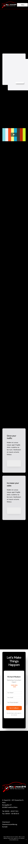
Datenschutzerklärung (9, 824)
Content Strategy (7, 13)
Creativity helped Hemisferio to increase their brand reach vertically (7, 758)
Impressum (6, 822)
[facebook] (6, 793)
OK (14, 841)
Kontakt (5, 827)
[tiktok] (21, 793)
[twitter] (9, 793)
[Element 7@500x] (8, 2)
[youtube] (15, 793)
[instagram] (12, 793)
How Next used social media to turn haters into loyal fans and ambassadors (21, 758)
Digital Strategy (17, 13)
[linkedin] (18, 793)
